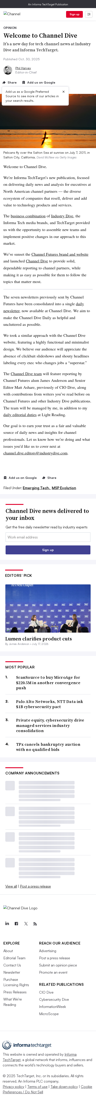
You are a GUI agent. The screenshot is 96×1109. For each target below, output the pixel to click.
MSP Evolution (64, 488)
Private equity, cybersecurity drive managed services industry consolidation (50, 725)
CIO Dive (46, 992)
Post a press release (35, 886)
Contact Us (12, 965)
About (8, 951)
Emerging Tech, (37, 488)
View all (11, 886)
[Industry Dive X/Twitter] (25, 924)
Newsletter (11, 972)
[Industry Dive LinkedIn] (7, 924)
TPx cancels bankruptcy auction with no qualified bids (48, 747)
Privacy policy (13, 1086)
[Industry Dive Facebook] (16, 924)
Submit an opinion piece (58, 965)
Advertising (47, 951)
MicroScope (49, 1014)
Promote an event (53, 972)
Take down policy (64, 1086)
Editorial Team (14, 958)
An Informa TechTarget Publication (48, 4)
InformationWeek (52, 1006)
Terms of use (37, 1086)
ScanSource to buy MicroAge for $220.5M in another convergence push (48, 682)
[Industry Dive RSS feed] (35, 924)
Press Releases (15, 992)
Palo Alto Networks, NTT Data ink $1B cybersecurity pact (49, 704)
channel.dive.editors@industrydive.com (35, 453)
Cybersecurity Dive (54, 999)
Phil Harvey (23, 68)
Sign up (74, 14)
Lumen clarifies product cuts (38, 638)
